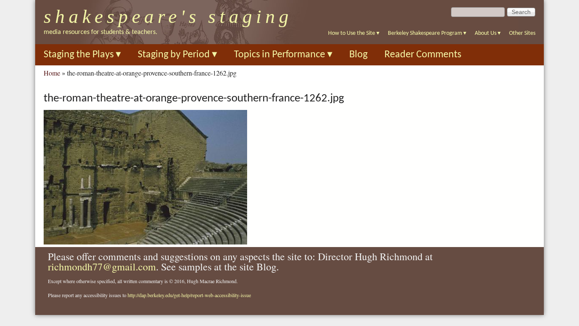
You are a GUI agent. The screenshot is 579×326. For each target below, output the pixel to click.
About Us (488, 33)
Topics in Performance (283, 55)
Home (52, 72)
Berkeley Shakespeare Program (427, 33)
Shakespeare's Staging (168, 16)
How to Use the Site (353, 33)
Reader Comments (422, 55)
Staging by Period (177, 55)
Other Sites (522, 33)
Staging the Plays (82, 55)
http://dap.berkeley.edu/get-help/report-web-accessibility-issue (189, 295)
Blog (358, 55)
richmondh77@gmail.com (102, 266)
